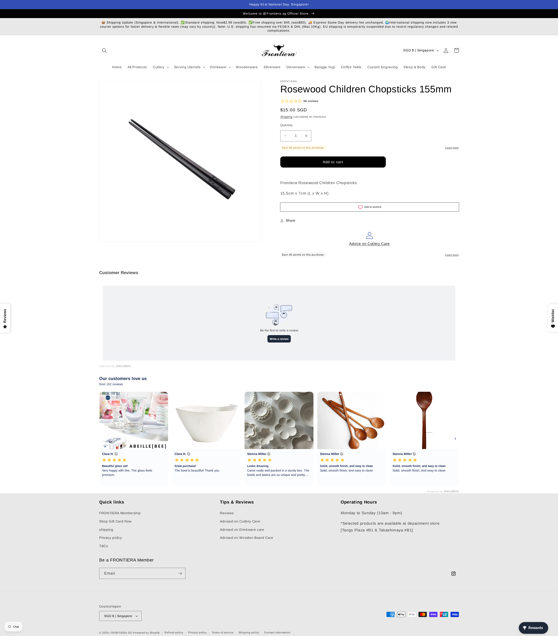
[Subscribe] (180, 573)
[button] (104, 50)
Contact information (277, 632)
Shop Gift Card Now (115, 521)
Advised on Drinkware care (242, 529)
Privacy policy (110, 537)
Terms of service (222, 632)
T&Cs (103, 546)
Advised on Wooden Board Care (246, 537)
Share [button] (291, 220)
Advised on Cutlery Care (240, 521)
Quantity (286, 125)
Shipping (286, 116)
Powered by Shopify (146, 632)
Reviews (227, 513)
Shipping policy (248, 632)
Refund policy (174, 632)
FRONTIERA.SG (121, 632)
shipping (106, 529)
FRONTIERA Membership (120, 513)
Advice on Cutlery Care (369, 244)
